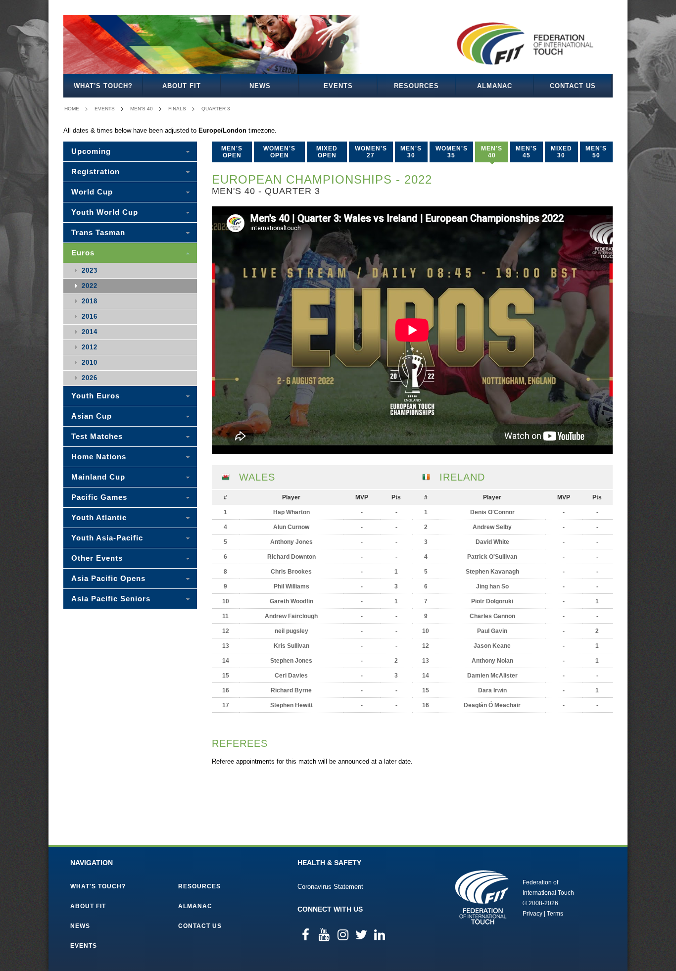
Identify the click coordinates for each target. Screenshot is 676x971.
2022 (89, 286)
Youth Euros (95, 395)
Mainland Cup (98, 477)
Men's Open (231, 152)
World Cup (92, 192)
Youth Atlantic (99, 517)
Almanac (494, 86)
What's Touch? (103, 86)
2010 (89, 362)
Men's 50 (596, 152)
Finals (177, 108)
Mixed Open (327, 152)
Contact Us (573, 86)
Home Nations (98, 456)
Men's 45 (526, 152)
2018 (89, 301)
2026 (89, 378)
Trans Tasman (98, 232)
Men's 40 (141, 108)
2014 (89, 332)
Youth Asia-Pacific (107, 538)
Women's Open (279, 152)
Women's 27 (371, 152)
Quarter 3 (215, 108)
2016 (89, 316)
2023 (89, 270)
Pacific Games (99, 497)
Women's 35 (451, 152)
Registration (95, 171)
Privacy (532, 913)
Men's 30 (411, 152)
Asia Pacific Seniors (110, 598)
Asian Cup (91, 416)
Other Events (97, 558)
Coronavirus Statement (330, 886)
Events (338, 86)
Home (71, 108)
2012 (89, 347)
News (260, 86)
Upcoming (91, 151)
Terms (555, 913)
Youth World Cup (104, 212)
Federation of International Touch (482, 897)
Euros (83, 252)
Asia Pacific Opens (108, 578)
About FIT (181, 86)
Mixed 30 (561, 152)
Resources (416, 86)
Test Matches (97, 436)
